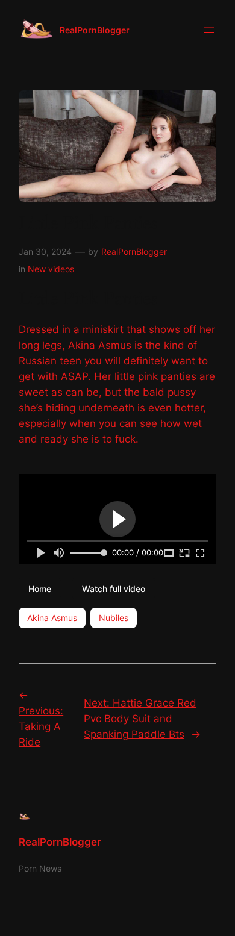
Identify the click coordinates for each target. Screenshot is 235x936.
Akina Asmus (52, 618)
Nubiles (113, 618)
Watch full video (113, 588)
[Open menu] (209, 30)
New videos (51, 269)
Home (39, 588)
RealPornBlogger (95, 30)
